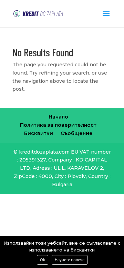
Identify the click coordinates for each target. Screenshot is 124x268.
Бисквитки (38, 133)
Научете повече (69, 259)
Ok (42, 259)
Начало (58, 117)
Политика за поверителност (58, 125)
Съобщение (77, 133)
